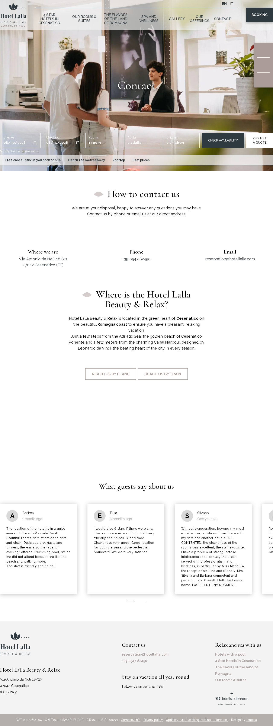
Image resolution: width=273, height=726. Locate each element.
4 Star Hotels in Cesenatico (49, 19)
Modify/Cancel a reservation (19, 151)
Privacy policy (153, 720)
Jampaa (251, 720)
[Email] (263, 65)
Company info (131, 720)
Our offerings (199, 19)
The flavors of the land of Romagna (116, 19)
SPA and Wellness (148, 19)
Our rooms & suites (84, 19)
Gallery (177, 19)
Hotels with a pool (230, 654)
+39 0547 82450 (136, 259)
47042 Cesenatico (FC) (43, 265)
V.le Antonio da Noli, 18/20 (43, 259)
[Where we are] (263, 50)
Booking (259, 15)
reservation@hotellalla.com (230, 259)
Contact (222, 19)
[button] (152, 601)
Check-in (9, 137)
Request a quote (260, 140)
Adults (132, 137)
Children (172, 137)
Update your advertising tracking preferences (197, 720)
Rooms (94, 137)
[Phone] (263, 80)
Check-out (53, 137)
